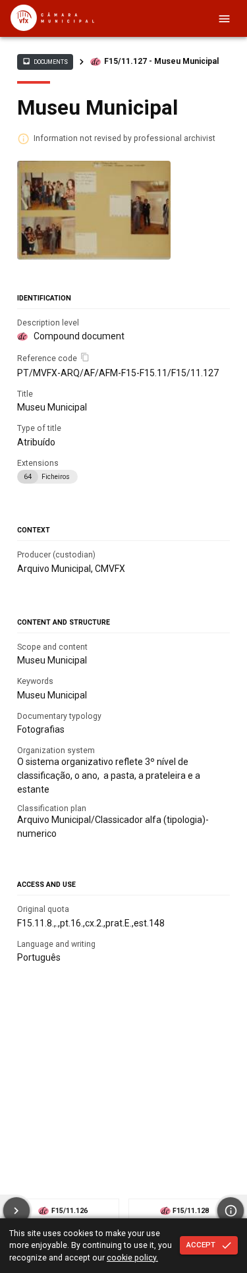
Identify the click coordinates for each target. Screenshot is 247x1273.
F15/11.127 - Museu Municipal (161, 61)
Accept (200, 1244)
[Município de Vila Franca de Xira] (52, 27)
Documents (44, 61)
